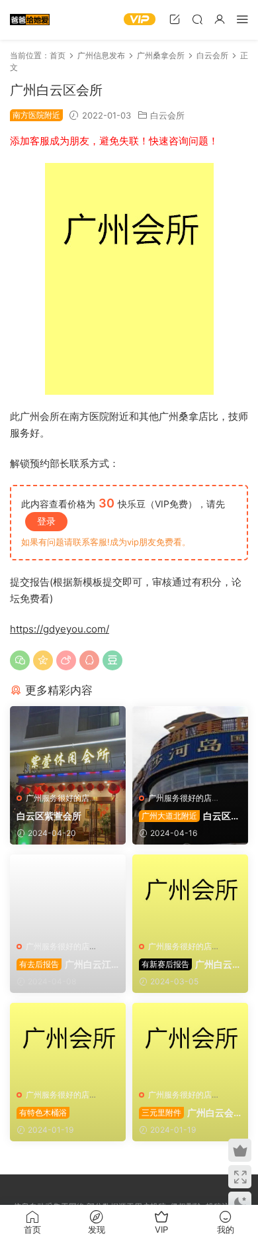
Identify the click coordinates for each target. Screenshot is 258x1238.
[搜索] (197, 19)
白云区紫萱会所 (49, 815)
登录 (46, 521)
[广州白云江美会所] (68, 894)
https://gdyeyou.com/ (59, 629)
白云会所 (167, 115)
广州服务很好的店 (57, 798)
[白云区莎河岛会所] (190, 746)
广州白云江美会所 (64, 964)
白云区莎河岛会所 (189, 816)
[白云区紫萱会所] (68, 746)
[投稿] (175, 19)
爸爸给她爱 (30, 20)
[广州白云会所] (190, 894)
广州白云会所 (190, 964)
